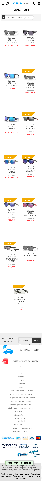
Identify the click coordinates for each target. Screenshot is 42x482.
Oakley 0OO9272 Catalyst (30, 169)
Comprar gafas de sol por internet (21, 391)
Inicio (3, 17)
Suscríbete (36, 340)
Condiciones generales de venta (21, 428)
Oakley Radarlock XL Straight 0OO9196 (21, 300)
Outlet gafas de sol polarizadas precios (21, 398)
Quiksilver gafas (21, 411)
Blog (21, 387)
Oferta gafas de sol (21, 415)
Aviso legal (21, 421)
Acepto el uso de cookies (19, 462)
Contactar (21, 384)
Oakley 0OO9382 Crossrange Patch (12, 258)
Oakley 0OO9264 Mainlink (30, 126)
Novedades (21, 380)
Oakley (28, 17)
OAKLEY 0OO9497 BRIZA (30, 254)
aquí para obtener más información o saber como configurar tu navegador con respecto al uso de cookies (20, 476)
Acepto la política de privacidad (31, 345)
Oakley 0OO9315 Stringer (11, 212)
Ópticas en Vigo (21, 418)
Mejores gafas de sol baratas (21, 405)
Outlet (21, 373)
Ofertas (21, 377)
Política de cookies (21, 424)
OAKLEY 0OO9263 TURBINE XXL (11, 126)
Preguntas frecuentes (21, 431)
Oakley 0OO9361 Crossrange (30, 213)
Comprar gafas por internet (21, 401)
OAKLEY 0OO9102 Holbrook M (11, 40)
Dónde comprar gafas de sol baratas (21, 408)
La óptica (21, 370)
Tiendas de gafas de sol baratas (21, 394)
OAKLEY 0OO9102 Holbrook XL (11, 83)
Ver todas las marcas (15, 17)
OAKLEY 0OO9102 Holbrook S (30, 40)
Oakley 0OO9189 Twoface (30, 85)
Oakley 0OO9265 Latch (12, 170)
